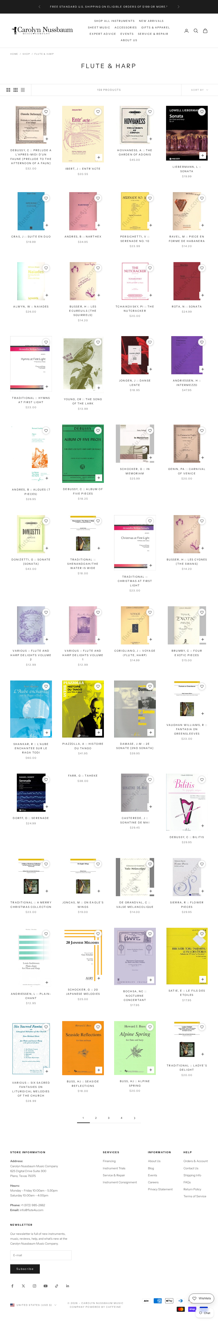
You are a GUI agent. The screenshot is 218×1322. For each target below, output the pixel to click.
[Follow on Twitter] (23, 1286)
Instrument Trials (114, 1168)
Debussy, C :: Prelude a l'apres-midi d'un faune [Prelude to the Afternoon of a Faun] (31, 157)
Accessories (126, 27)
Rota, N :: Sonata (187, 306)
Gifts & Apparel (155, 27)
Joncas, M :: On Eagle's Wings (83, 904)
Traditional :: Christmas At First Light (135, 581)
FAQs (187, 1182)
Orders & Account (196, 1161)
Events (127, 33)
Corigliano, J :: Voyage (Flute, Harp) (135, 653)
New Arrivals (151, 20)
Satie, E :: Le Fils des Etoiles (187, 992)
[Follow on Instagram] (34, 1286)
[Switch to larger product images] (8, 90)
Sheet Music (99, 27)
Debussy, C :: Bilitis (187, 837)
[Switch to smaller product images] (15, 90)
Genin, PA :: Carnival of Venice (187, 471)
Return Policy (192, 1189)
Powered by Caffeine (103, 1306)
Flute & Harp (44, 54)
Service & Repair (153, 33)
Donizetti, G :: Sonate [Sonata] (31, 561)
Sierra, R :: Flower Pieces (187, 904)
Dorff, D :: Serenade (31, 818)
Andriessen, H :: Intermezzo (187, 382)
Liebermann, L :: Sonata (187, 169)
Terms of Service (195, 1196)
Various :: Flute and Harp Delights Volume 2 (31, 655)
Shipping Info (192, 1175)
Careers (153, 1182)
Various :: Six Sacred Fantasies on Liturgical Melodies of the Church (31, 1089)
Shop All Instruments (114, 20)
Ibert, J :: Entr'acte (83, 168)
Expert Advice (103, 33)
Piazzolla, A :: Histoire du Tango (83, 746)
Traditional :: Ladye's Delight (187, 1067)
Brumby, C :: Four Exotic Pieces (187, 653)
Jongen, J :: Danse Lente (135, 382)
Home (14, 54)
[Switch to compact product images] (23, 90)
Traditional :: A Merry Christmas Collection (31, 904)
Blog (151, 1168)
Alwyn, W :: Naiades (31, 306)
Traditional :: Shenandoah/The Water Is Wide (83, 564)
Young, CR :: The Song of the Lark (83, 401)
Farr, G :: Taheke (83, 775)
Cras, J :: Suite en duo (31, 236)
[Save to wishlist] (46, 112)
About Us (129, 40)
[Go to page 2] (134, 1118)
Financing (109, 1161)
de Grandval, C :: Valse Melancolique (135, 904)
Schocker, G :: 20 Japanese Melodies (83, 991)
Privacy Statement (160, 1189)
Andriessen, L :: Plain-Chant (31, 996)
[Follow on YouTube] (45, 1286)
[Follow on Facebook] (12, 1286)
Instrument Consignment (120, 1182)
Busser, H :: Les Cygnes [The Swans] (187, 561)
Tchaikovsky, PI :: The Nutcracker (135, 308)
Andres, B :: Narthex (83, 236)
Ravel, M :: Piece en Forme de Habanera (187, 238)
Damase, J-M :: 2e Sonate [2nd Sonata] (135, 746)
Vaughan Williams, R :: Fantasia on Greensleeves (186, 729)
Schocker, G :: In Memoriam (135, 471)
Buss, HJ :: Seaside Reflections (83, 1083)
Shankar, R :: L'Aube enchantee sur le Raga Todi (31, 748)
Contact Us (191, 1168)
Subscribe (25, 1268)
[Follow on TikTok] (56, 1286)
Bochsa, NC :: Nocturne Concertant (135, 996)
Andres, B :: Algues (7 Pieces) (31, 491)
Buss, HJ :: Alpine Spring (135, 1083)
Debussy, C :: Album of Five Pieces (83, 491)
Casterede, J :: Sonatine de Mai (134, 820)
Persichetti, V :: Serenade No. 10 (135, 238)
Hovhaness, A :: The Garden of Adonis (134, 152)
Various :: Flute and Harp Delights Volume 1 (82, 655)
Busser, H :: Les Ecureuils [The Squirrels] (83, 311)
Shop (26, 54)
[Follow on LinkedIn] (68, 1286)
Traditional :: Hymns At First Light (31, 400)
